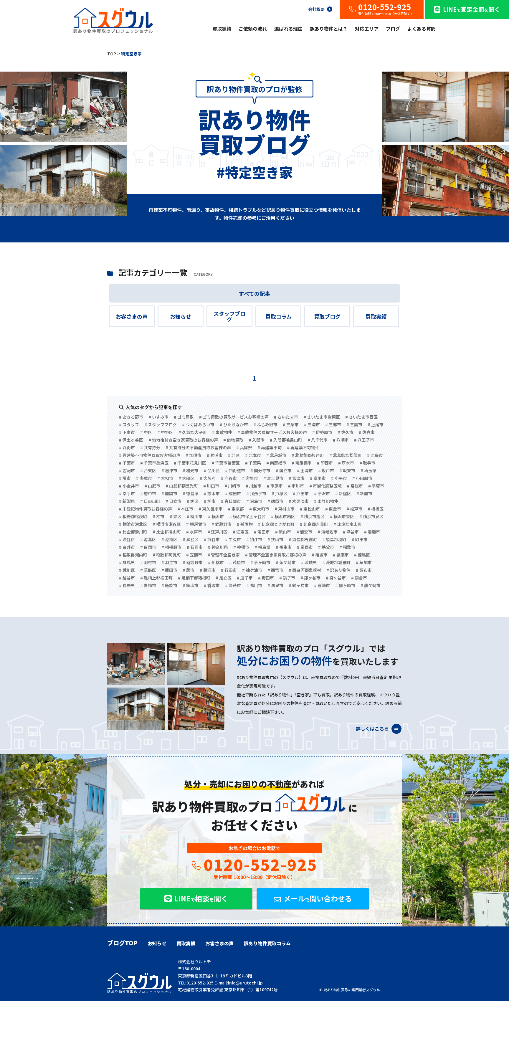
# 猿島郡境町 (334, 539)
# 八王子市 (364, 440)
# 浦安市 (304, 532)
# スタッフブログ (160, 424)
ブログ (393, 28)
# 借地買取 (233, 440)
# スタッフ (129, 424)
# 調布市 (364, 570)
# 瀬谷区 (191, 539)
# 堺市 (125, 478)
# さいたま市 (286, 417)
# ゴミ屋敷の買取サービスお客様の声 (234, 417)
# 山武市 (152, 486)
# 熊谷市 (212, 539)
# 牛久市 (233, 539)
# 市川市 (296, 486)
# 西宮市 (275, 570)
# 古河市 (127, 470)
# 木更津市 (299, 501)
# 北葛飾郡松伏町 (345, 455)
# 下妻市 (127, 432)
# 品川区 (212, 470)
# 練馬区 (362, 555)
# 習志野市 (193, 562)
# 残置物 (245, 524)
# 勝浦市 (215, 455)
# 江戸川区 (217, 532)
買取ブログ (327, 316)
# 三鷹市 (354, 424)
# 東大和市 (259, 509)
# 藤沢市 (208, 570)
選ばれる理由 (288, 28)
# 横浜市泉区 (371, 516)
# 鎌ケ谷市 (336, 578)
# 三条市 (291, 424)
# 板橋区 (376, 509)
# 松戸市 (354, 509)
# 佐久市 (345, 432)
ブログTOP (122, 943)
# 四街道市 (235, 470)
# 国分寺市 (260, 470)
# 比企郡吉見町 (314, 524)
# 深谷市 (351, 532)
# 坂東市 (347, 470)
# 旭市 (210, 501)
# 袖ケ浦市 (252, 570)
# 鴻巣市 (275, 585)
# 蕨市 (188, 570)
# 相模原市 (171, 547)
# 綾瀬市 (341, 555)
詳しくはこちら (373, 728)
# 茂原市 (237, 562)
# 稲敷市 (347, 547)
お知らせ (180, 316)
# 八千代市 (318, 440)
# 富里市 (318, 478)
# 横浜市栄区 (342, 516)
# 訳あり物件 (338, 570)
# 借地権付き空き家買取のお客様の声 (183, 440)
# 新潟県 (127, 501)
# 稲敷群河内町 (133, 555)
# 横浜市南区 (283, 516)
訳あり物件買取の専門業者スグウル (351, 989)
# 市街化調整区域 (325, 486)
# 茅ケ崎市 (286, 562)
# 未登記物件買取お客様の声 (145, 509)
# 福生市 (284, 547)
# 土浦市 (305, 470)
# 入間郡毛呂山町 (286, 440)
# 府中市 (148, 493)
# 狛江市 (254, 539)
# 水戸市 (194, 532)
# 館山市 (191, 585)
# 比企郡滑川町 (133, 532)
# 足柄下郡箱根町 (194, 578)
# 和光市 (191, 470)
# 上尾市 (376, 424)
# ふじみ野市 (265, 424)
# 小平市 (339, 478)
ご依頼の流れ (253, 28)
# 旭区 (193, 501)
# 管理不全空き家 (223, 555)
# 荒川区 (127, 570)
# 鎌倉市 (359, 578)
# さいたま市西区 (361, 417)
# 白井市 (127, 547)
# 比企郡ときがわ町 (276, 524)
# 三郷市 (333, 424)
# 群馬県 (127, 562)
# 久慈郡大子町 (193, 432)
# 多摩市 (144, 478)
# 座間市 (169, 493)
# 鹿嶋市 (322, 585)
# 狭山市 (275, 539)
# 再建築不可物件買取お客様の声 (149, 455)
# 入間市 (257, 440)
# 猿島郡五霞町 (303, 539)
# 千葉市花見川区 (190, 463)
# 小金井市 (129, 486)
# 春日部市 (231, 501)
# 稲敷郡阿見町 (167, 555)
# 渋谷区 (127, 539)
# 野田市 (266, 578)
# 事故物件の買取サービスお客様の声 (272, 432)
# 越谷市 (127, 578)
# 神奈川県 (218, 547)
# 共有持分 (150, 447)
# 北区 (234, 455)
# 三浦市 (312, 424)
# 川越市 (254, 486)
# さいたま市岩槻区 (321, 417)
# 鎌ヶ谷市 (310, 578)
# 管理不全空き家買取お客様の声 (275, 555)
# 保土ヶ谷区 (131, 440)
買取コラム (278, 316)
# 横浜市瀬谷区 (167, 524)
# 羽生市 (169, 562)
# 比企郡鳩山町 (167, 532)
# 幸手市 (127, 493)
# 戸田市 (301, 493)
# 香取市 (212, 585)
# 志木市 (212, 493)
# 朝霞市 (275, 501)
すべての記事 (254, 293)
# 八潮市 (341, 440)
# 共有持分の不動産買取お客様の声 (198, 447)
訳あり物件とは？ (329, 28)
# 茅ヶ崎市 (260, 562)
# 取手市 (367, 463)
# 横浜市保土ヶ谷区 (247, 516)
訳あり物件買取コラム (267, 943)
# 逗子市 (245, 578)
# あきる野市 (131, 417)
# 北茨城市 (276, 455)
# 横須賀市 (196, 524)
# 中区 (146, 432)
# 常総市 (355, 486)
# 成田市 (233, 493)
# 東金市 (333, 509)
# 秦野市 (305, 547)
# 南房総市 (276, 463)
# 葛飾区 (148, 570)
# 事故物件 (222, 432)
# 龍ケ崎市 (371, 585)
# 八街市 (127, 447)
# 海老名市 (328, 532)
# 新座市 (364, 493)
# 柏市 (158, 516)
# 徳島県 (191, 493)
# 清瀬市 (372, 532)
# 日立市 (173, 501)
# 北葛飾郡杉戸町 (308, 455)
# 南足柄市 (302, 463)
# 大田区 (186, 478)
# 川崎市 (232, 486)
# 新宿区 (343, 493)
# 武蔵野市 (221, 524)
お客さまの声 (132, 316)
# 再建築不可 (269, 447)
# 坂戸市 (326, 470)
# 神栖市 (241, 547)
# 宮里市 (250, 478)
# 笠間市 (194, 555)
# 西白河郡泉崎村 (305, 570)
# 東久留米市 (211, 509)
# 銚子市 (287, 578)
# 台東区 (148, 470)
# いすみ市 (158, 417)
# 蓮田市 (169, 570)
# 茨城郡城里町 (336, 562)
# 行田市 (229, 570)
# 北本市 (253, 455)
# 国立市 (284, 470)
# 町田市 (360, 539)
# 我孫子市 (256, 493)
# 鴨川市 (254, 585)
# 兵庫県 (244, 447)
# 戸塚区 (279, 493)
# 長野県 (127, 585)
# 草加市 (364, 562)
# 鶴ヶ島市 (299, 585)
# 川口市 (211, 486)
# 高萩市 (233, 585)
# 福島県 (262, 547)
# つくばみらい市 (198, 424)
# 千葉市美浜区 (154, 463)
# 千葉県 (253, 463)
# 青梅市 (148, 585)
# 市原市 (275, 486)
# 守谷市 (229, 478)
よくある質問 (421, 28)
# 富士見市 (273, 478)
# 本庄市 (185, 509)
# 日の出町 (150, 501)
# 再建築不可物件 (303, 447)
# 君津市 (169, 470)
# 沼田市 (262, 532)
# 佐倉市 (367, 432)
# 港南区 (169, 539)
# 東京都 (236, 509)
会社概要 (316, 8)
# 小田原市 (362, 478)
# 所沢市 (322, 493)
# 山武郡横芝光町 (182, 486)
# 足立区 (224, 578)
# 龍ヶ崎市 (345, 585)
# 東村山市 (285, 509)
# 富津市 (297, 478)
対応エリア (367, 28)
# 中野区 (165, 432)
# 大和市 (165, 478)
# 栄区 (175, 516)
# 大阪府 (208, 478)
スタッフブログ (229, 316)
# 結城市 (320, 555)
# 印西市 (325, 463)
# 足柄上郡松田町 (156, 578)
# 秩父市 (326, 547)
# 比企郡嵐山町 (347, 524)
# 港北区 (148, 539)
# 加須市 (193, 455)
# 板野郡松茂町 (133, 516)
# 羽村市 (148, 562)
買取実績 (221, 28)
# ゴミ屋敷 (184, 417)
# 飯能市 (169, 585)
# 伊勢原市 (322, 432)
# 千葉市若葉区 (225, 463)
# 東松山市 (310, 509)
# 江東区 (241, 532)
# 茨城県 (309, 562)
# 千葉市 (127, 463)
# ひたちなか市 (234, 424)
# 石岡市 (195, 547)
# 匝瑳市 (375, 455)
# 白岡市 (148, 547)
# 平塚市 (376, 486)
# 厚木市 (346, 463)
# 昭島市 (254, 501)
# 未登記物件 (326, 501)
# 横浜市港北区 (133, 524)
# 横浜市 (216, 516)
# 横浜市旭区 (312, 516)
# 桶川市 (195, 516)
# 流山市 (283, 532)
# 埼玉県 (368, 470)
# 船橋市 (216, 562)
